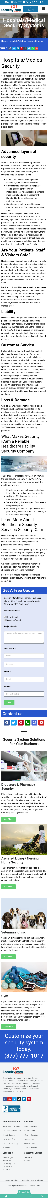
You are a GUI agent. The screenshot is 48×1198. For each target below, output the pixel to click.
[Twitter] (14, 1099)
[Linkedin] (24, 1099)
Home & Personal (11, 1121)
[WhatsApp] (42, 1196)
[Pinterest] (29, 1099)
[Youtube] (9, 1099)
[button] (10, 48)
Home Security (13, 617)
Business (28, 1121)
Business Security (14, 620)
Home (4, 41)
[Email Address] (30, 1196)
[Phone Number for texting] (18, 1196)
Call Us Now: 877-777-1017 (24, 2)
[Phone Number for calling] (6, 1196)
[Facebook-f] (5, 1099)
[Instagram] (19, 1099)
